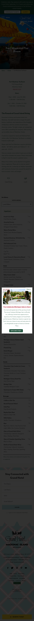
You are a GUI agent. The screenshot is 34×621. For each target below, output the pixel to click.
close (28, 289)
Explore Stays (16, 331)
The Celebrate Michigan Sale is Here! (17, 307)
